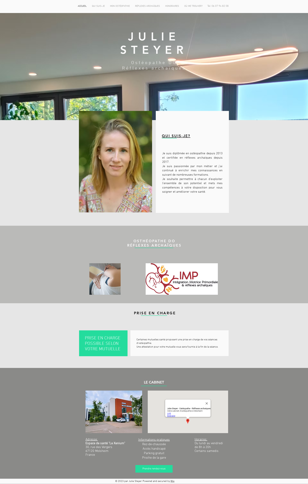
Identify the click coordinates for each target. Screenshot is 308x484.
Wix (172, 481)
